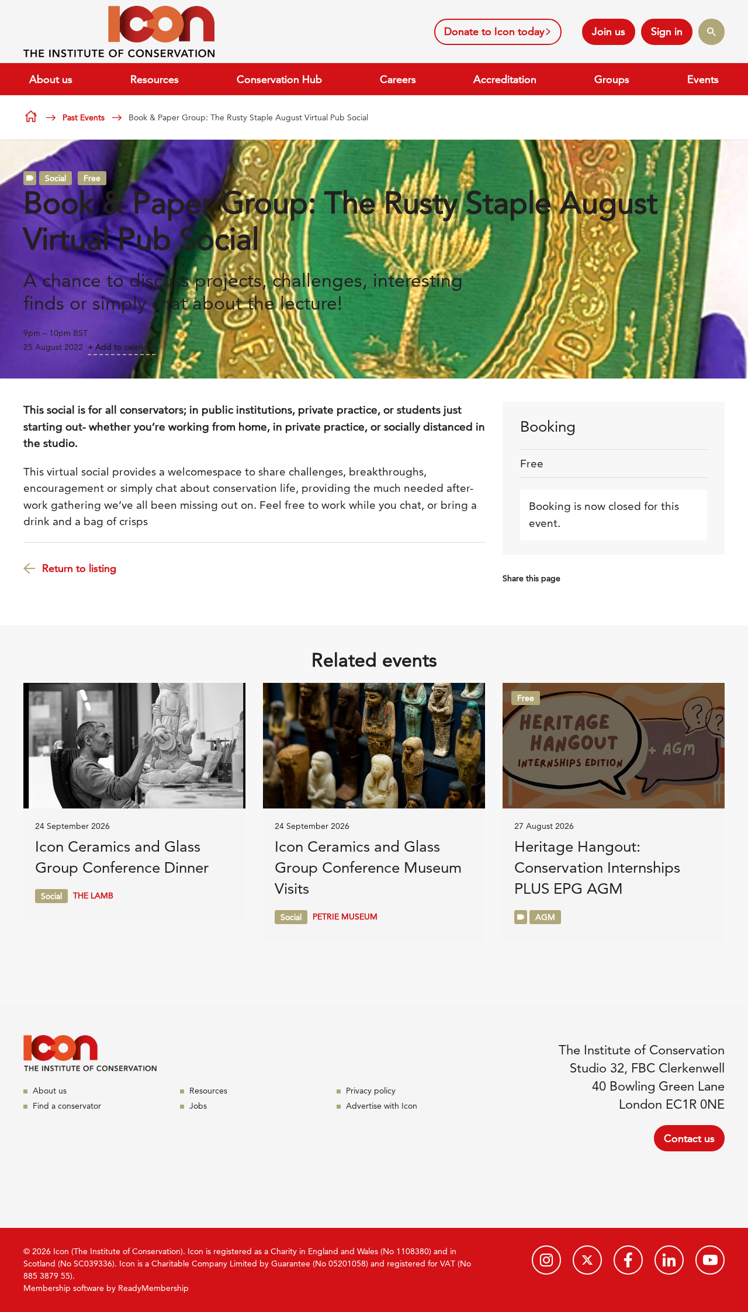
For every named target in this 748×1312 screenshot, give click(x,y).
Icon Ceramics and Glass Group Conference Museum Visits (368, 868)
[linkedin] (669, 1260)
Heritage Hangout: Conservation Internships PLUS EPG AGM (597, 868)
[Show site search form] (711, 32)
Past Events (84, 117)
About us (50, 79)
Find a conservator (67, 1106)
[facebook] (628, 1260)
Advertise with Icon (381, 1106)
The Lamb (93, 895)
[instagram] (546, 1260)
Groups (611, 79)
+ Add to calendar (121, 347)
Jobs (198, 1106)
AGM (545, 917)
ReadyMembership (153, 1288)
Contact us (689, 1138)
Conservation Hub (279, 79)
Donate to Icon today (494, 31)
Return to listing (79, 568)
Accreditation (504, 79)
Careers (398, 79)
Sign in (667, 31)
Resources (154, 79)
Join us (608, 31)
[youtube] (710, 1260)
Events (703, 79)
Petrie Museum (345, 916)
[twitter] (587, 1260)
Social (55, 178)
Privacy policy (371, 1090)
